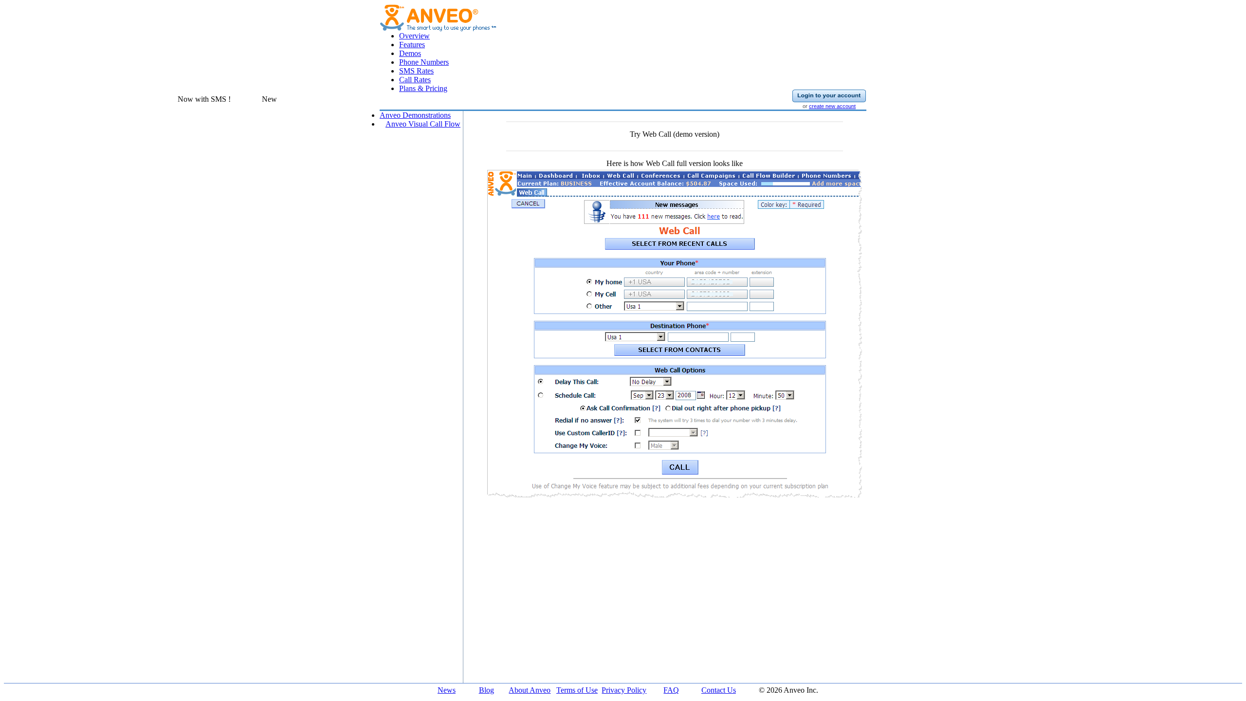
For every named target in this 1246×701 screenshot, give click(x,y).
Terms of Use (577, 690)
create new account (832, 106)
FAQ (671, 690)
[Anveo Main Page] (438, 28)
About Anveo (529, 690)
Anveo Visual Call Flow (422, 124)
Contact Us (718, 690)
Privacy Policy (624, 690)
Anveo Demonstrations (415, 115)
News (447, 690)
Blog (486, 690)
